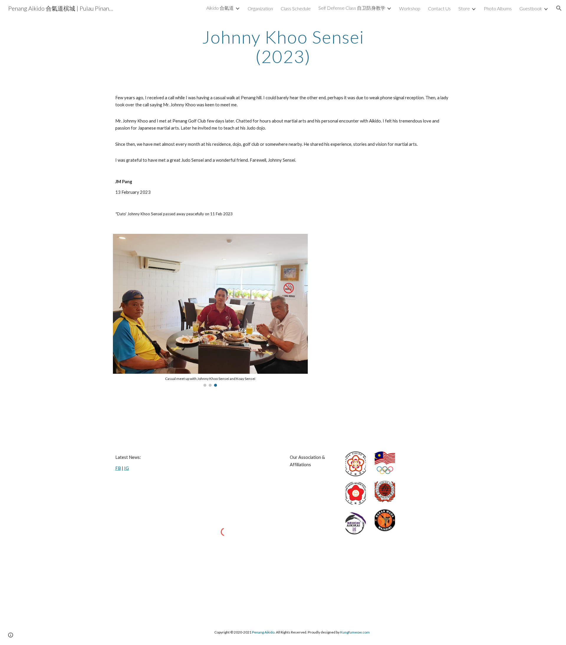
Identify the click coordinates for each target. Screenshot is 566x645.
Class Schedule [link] (296, 8)
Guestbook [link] (530, 8)
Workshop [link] (409, 8)
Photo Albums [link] (498, 8)
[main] (283, 46)
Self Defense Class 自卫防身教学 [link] (351, 8)
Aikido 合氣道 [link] (220, 8)
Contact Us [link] (439, 8)
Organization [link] (260, 8)
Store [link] (464, 8)
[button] (559, 8)
